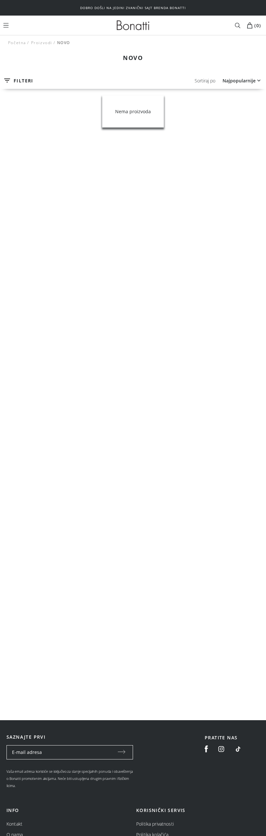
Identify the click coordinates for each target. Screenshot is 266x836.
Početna (17, 42)
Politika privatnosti (155, 824)
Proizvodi (41, 42)
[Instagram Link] (221, 749)
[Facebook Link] (206, 749)
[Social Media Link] (238, 749)
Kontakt (14, 824)
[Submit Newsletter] (121, 752)
